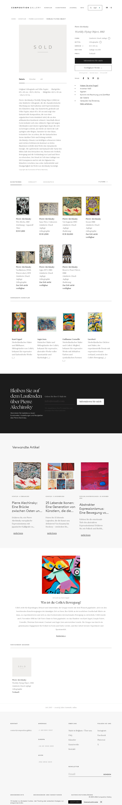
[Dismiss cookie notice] (101, 802)
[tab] (16, 183)
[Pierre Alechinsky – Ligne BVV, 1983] (48, 254)
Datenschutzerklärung (82, 795)
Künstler (48, 7)
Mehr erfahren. (86, 104)
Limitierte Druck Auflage (98, 38)
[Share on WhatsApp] (98, 78)
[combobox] (95, 8)
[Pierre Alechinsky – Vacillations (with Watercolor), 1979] (25, 254)
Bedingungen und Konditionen (48, 795)
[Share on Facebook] (83, 78)
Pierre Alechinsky (36, 19)
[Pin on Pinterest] (93, 78)
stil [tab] (41, 79)
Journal (73, 7)
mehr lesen (18, 533)
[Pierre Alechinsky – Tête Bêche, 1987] (25, 206)
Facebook (102, 735)
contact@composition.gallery (21, 730)
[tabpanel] (40, 129)
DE (107, 7)
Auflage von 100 (95, 50)
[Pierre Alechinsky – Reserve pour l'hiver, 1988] (72, 254)
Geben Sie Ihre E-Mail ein (55, 396)
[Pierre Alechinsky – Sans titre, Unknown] (48, 206)
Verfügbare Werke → (93, 68)
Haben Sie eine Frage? (89, 85)
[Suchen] (99, 7)
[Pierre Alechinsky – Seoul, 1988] (95, 206)
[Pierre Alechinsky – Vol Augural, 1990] (72, 206)
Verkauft (92, 53)
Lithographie (93, 42)
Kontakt (72, 749)
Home (13, 19)
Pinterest (101, 740)
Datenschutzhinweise (91, 802)
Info (82, 7)
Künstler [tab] (32, 79)
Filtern (102, 182)
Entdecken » (61, 636)
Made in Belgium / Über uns (80, 730)
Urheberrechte (17, 795)
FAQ (70, 735)
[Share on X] (88, 78)
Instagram (102, 730)
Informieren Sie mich (93, 60)
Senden (107, 774)
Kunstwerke (61, 7)
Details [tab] (22, 79)
